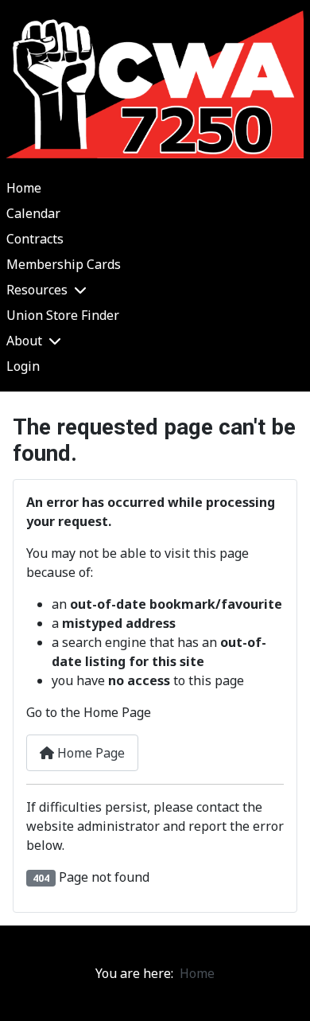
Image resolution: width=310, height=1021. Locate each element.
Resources (37, 289)
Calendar (33, 213)
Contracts (35, 238)
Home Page (89, 753)
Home (23, 188)
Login (23, 366)
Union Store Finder (62, 315)
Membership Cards (63, 264)
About (24, 340)
